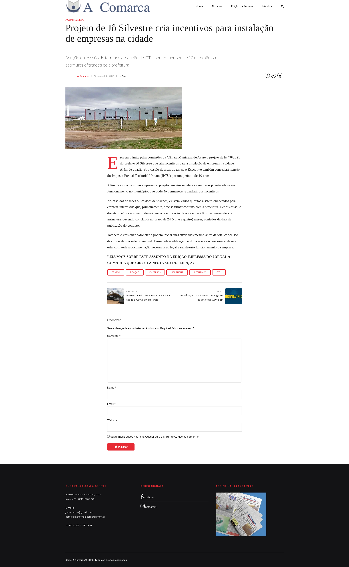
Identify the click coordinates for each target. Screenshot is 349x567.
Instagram (151, 506)
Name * (111, 387)
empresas (155, 272)
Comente (114, 336)
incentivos (200, 272)
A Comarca (83, 76)
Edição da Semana (242, 6)
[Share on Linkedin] (279, 75)
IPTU (218, 272)
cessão (116, 272)
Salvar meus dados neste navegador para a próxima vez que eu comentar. (154, 436)
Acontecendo (75, 19)
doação (134, 272)
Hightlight (177, 272)
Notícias (217, 6)
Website (112, 420)
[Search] (282, 6)
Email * (111, 404)
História (267, 6)
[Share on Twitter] (273, 75)
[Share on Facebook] (267, 75)
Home (199, 6)
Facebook (148, 497)
